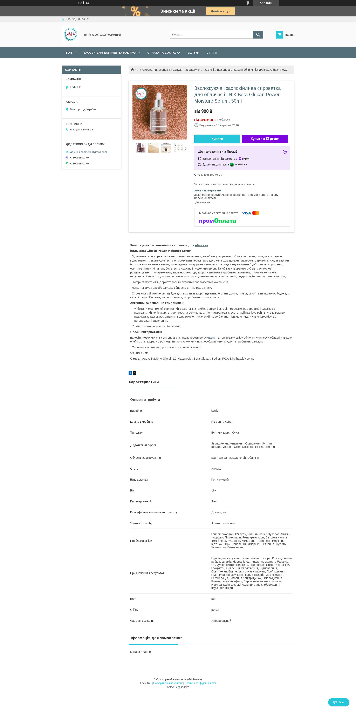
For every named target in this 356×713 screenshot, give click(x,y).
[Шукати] (258, 35)
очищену (209, 337)
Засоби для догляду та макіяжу (109, 52)
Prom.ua (197, 679)
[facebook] (130, 373)
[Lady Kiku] (70, 42)
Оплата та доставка (163, 52)
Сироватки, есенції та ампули (162, 69)
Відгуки (193, 52)
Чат (341, 702)
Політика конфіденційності (200, 683)
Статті (212, 52)
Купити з (258, 139)
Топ (69, 52)
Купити (217, 139)
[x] (134, 373)
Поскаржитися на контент (168, 683)
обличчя (201, 245)
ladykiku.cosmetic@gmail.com (88, 151)
